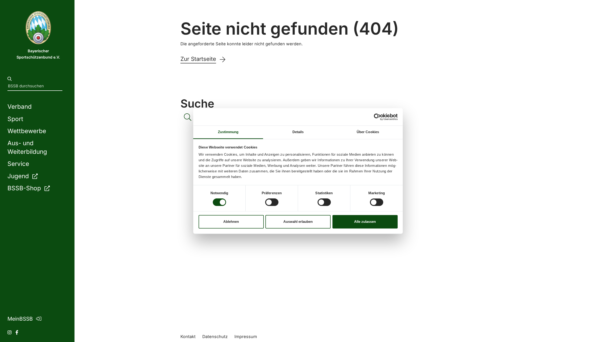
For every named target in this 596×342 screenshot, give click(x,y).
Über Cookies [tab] (368, 132)
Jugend (18, 176)
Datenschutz (215, 336)
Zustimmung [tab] (228, 132)
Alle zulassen (365, 222)
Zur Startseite (198, 59)
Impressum (245, 336)
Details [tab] (298, 132)
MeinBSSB (20, 319)
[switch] (271, 202)
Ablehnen (231, 222)
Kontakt (188, 336)
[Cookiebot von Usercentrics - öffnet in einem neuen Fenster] (377, 116)
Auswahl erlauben (298, 222)
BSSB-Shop (25, 188)
